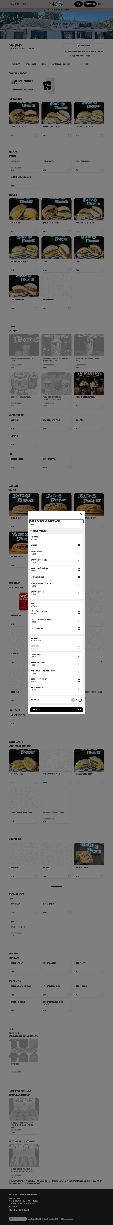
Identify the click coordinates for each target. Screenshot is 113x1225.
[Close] (81, 514)
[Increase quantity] (80, 700)
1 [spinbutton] (76, 700)
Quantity (35, 700)
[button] (56, 709)
